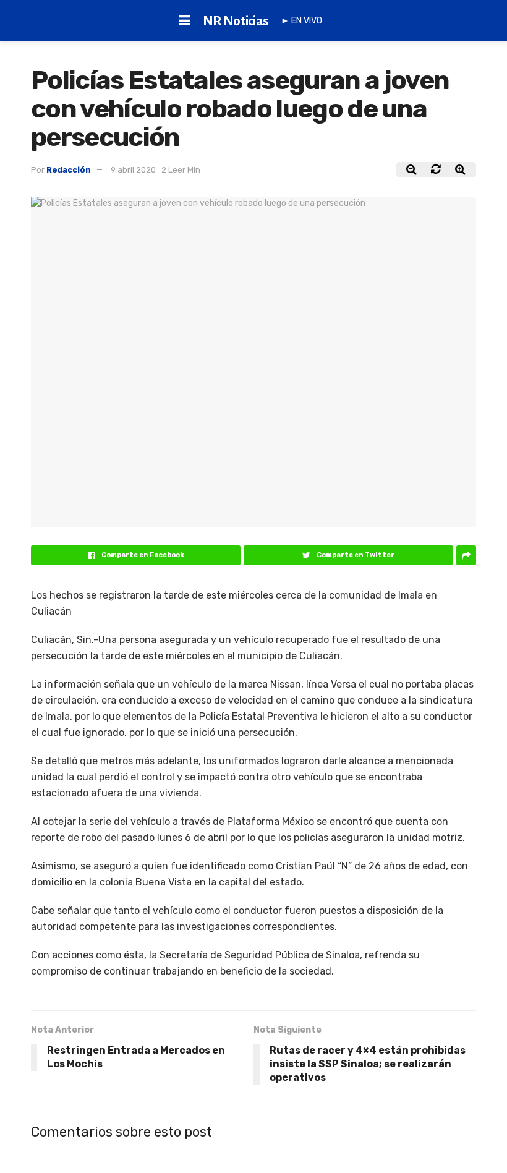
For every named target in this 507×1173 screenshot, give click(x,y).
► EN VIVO (301, 20)
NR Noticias (236, 21)
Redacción (68, 169)
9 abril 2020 (133, 169)
